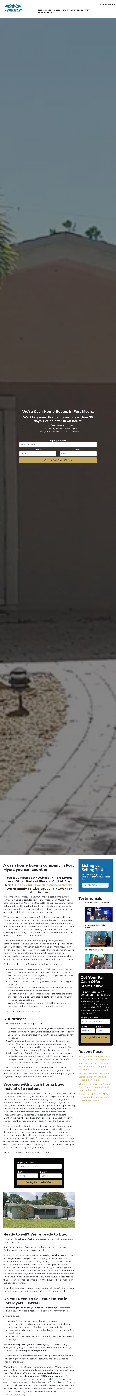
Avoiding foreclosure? (14, 1255)
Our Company (83, 10)
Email (78, 449)
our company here (31, 1011)
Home (39, 10)
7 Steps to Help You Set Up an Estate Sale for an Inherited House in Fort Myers (94, 1077)
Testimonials (43, 12)
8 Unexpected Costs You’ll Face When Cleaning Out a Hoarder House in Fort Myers (94, 1097)
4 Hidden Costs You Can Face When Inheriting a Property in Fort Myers (94, 1066)
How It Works (68, 10)
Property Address (58, 440)
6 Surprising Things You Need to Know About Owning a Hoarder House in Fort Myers (95, 1087)
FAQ (52, 12)
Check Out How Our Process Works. (44, 885)
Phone (38, 449)
